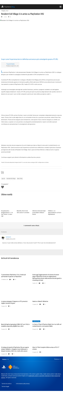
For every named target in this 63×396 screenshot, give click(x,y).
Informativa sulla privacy (23, 383)
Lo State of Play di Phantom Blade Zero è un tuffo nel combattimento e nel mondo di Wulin (46, 325)
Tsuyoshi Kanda (10, 64)
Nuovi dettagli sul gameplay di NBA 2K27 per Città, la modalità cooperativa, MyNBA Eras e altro (15, 325)
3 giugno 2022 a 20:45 (10, 238)
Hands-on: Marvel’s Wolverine (40, 301)
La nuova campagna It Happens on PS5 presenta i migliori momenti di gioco (14, 302)
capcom (3, 178)
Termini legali (5, 386)
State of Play (19, 178)
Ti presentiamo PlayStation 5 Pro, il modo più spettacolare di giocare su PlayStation (13, 275)
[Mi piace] (14, 279)
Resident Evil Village (11, 178)
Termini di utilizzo (7, 383)
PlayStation (9, 7)
